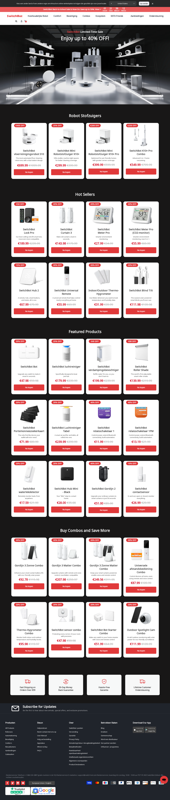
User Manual (42, 735)
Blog (102, 728)
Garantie (72, 735)
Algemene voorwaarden (78, 761)
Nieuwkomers (10, 747)
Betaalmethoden (75, 747)
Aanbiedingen (10, 750)
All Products (9, 728)
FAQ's (39, 750)
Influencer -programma (110, 747)
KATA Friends (117, 16)
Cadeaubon (9, 754)
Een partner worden (108, 743)
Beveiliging (9, 739)
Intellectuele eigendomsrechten (81, 757)
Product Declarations (77, 764)
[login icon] (21, 21)
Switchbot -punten (76, 728)
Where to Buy (42, 747)
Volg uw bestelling (44, 739)
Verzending (73, 732)
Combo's (8, 743)
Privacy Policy (74, 739)
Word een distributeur (109, 739)
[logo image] (14, 16)
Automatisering (11, 735)
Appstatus (41, 743)
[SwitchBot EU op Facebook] (7, 783)
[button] (138, 730)
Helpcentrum (42, 728)
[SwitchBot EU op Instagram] (18, 783)
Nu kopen (29, 172)
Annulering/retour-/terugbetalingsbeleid (84, 743)
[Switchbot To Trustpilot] (18, 794)
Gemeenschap (106, 735)
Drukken (104, 732)
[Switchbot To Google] (43, 794)
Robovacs (9, 732)
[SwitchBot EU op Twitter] (13, 783)
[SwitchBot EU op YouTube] (23, 783)
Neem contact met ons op (46, 732)
